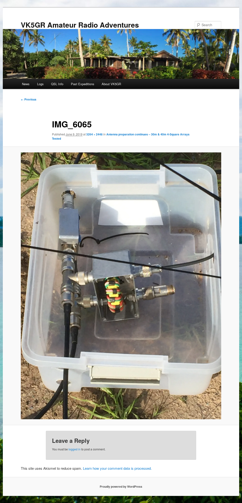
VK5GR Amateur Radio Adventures (80, 25)
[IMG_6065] (121, 285)
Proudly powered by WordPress (121, 486)
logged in (75, 449)
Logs (40, 84)
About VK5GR (111, 84)
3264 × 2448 (94, 134)
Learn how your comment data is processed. (117, 468)
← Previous (28, 99)
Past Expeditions (82, 84)
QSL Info (57, 84)
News (26, 84)
